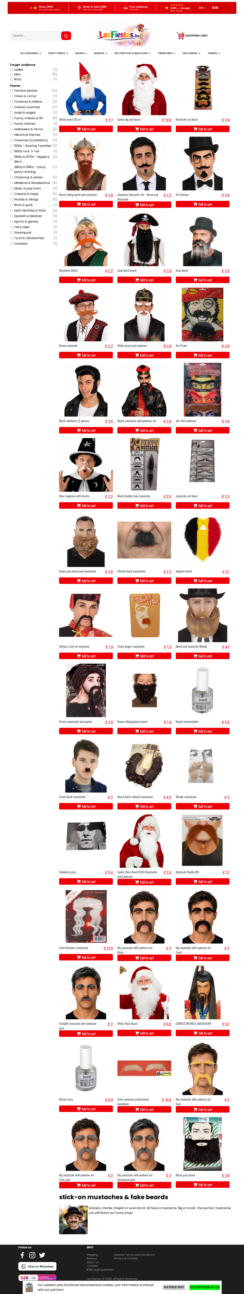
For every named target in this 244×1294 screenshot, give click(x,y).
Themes (212, 53)
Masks (79, 53)
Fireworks (165, 53)
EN (201, 8)
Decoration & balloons (131, 53)
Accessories (29, 53)
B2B (215, 7)
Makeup (99, 53)
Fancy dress (56, 53)
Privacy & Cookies (126, 1258)
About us (93, 1262)
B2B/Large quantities (100, 1270)
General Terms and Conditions (134, 1255)
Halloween (189, 53)
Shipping (92, 1255)
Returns (92, 1258)
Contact (92, 1266)
